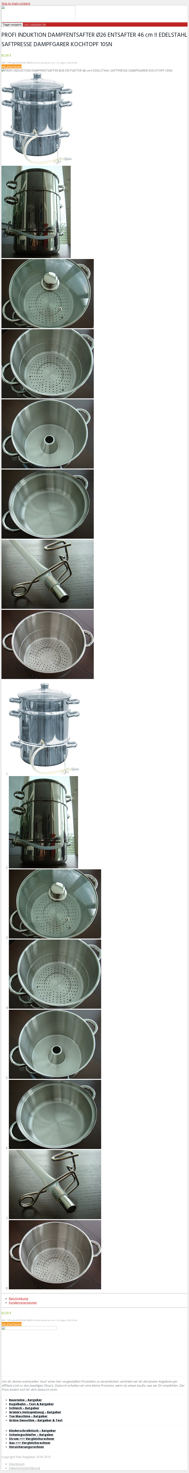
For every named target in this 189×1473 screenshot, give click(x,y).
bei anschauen (11, 66)
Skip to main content (15, 3)
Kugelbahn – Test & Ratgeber (31, 1404)
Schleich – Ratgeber (24, 1408)
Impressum (17, 1464)
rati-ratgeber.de (35, 24)
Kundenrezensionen (23, 1303)
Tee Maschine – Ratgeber (28, 1416)
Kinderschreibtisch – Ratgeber (32, 1431)
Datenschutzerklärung (24, 1468)
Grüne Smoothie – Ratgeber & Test (36, 1420)
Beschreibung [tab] (18, 1299)
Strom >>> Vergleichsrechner (31, 1439)
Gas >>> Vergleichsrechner (30, 1443)
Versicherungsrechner (26, 1447)
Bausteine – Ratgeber (25, 1400)
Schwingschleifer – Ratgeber (31, 1435)
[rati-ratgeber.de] (38, 20)
